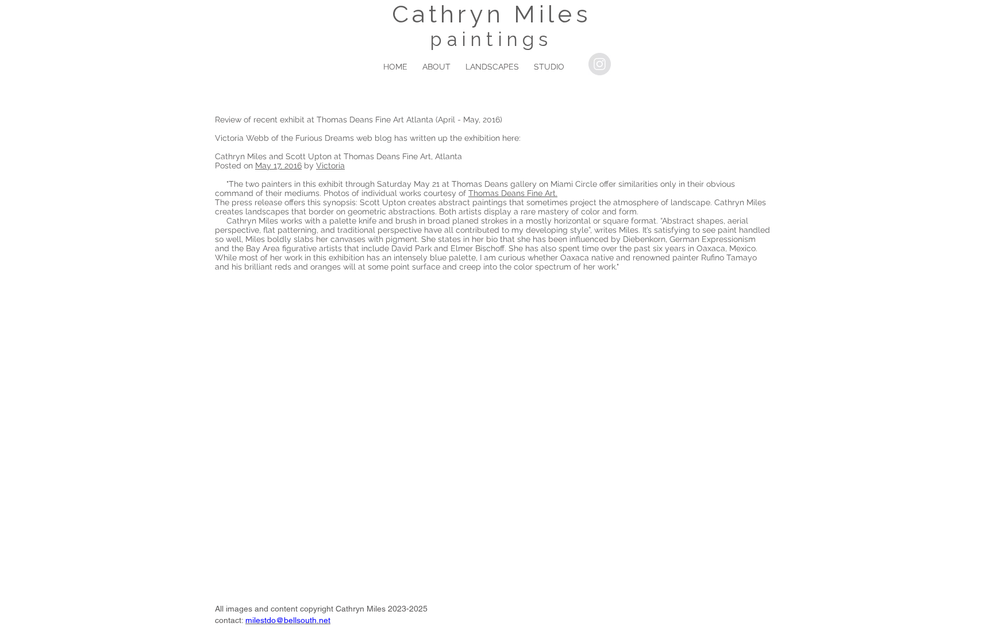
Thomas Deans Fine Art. (512, 193)
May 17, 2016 (278, 165)
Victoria (330, 165)
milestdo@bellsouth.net (287, 620)
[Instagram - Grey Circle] (599, 64)
